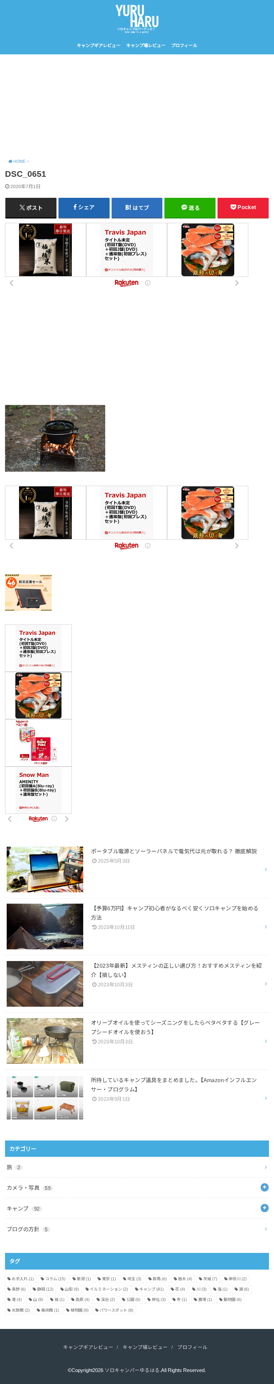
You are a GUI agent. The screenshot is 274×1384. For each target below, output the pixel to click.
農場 (205, 1299)
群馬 (160, 1279)
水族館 (21, 1310)
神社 (159, 1299)
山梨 (72, 1289)
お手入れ (23, 1279)
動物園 (233, 1299)
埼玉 (134, 1279)
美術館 (50, 1310)
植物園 (80, 1310)
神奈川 (238, 1279)
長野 (19, 1289)
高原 (83, 1299)
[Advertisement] (137, 104)
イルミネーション (109, 1289)
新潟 (84, 1279)
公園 (133, 1299)
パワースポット (116, 1310)
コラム (55, 1279)
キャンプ (23, 1209)
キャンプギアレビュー (98, 45)
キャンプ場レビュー (145, 45)
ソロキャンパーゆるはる (132, 1370)
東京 (109, 1279)
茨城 (210, 1279)
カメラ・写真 (28, 1188)
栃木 (185, 1279)
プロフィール (184, 45)
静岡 (45, 1289)
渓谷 (108, 1299)
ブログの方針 (27, 1229)
